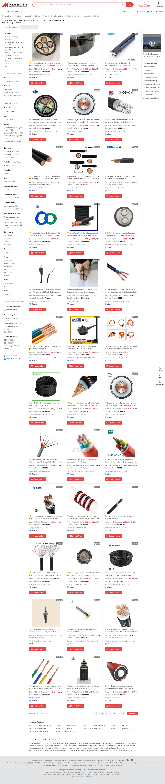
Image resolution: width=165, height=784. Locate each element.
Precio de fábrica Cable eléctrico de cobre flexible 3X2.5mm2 (120, 517)
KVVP (8, 266)
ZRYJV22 (9, 263)
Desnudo (9, 182)
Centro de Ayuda (37, 760)
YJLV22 (9, 269)
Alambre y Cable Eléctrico (14, 48)
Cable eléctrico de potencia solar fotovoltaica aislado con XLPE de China (44, 404)
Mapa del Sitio (110, 760)
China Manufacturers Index (78, 765)
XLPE (9, 165)
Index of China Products (96, 765)
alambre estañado (13, 222)
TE (7, 286)
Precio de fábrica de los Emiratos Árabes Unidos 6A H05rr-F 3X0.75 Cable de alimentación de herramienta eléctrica (82, 347)
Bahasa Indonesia (152, 763)
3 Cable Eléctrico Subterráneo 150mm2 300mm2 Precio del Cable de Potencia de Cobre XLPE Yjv (121, 630)
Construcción (11, 81)
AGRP (8, 260)
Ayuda (138, 11)
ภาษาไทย (127, 763)
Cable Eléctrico (148, 94)
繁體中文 (38, 763)
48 (47, 713)
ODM (9, 340)
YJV (8, 272)
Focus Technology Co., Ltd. (78, 770)
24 (37, 713)
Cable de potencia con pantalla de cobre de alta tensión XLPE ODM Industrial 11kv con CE (83, 404)
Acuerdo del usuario (60, 760)
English (23, 763)
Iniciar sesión (158, 6)
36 (42, 713)
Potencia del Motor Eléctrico (153, 88)
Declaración (48, 760)
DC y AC (9, 157)
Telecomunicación (13, 95)
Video (60, 34)
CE (8, 241)
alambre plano (11, 206)
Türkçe (134, 763)
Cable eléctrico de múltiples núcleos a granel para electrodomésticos (45, 347)
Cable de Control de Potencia (153, 98)
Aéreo (9, 89)
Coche (8, 119)
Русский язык (91, 763)
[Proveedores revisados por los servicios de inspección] (14, 307)
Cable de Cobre (148, 74)
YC (7, 275)
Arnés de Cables (13, 53)
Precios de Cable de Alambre (93, 728)
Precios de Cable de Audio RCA (94, 725)
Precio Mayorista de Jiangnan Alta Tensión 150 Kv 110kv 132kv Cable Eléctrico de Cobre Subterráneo (83, 121)
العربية (106, 763)
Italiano (82, 763)
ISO (8, 236)
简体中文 (30, 763)
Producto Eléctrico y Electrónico (11, 38)
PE (7, 173)
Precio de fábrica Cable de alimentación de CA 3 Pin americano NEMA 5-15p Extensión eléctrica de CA (45, 291)
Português (75, 763)
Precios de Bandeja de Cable (38, 731)
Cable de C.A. (11, 151)
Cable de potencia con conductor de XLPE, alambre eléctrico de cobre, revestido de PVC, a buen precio (45, 630)
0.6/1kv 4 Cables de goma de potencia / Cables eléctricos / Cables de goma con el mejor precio (121, 460)
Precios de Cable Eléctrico (120, 725)
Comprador (125, 11)
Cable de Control (149, 67)
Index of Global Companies (114, 765)
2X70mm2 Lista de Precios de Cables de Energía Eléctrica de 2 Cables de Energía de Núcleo (120, 234)
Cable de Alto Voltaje (13, 133)
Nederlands (113, 763)
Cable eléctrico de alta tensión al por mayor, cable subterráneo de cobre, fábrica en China (121, 404)
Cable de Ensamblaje (150, 81)
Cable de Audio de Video (151, 84)
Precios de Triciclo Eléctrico (65, 731)
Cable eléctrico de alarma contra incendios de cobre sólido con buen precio (120, 177)
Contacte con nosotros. (14, 359)
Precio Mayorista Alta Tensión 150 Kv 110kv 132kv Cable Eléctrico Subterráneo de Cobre (83, 574)
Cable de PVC (147, 70)
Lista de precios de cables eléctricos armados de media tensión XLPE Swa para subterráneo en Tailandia (119, 687)
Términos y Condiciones (85, 776)
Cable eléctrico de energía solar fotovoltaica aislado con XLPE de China (82, 630)
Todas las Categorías (12, 11)
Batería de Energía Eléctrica (152, 91)
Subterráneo (11, 92)
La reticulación (11, 198)
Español (59, 763)
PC (7, 190)
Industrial (10, 103)
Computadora (11, 111)
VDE (8, 252)
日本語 (45, 763)
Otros (8, 349)
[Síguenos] (128, 760)
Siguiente (131, 713)
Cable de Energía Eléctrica (14, 43)
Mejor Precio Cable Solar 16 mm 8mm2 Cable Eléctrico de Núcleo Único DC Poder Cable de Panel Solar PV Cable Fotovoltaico (83, 517)
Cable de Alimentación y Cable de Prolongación (13, 60)
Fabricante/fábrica (14, 324)
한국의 (100, 763)
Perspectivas (120, 760)
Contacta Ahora (39, 83)
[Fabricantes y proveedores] (14, 4)
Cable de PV (12, 55)
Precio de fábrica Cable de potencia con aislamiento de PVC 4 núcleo (82, 460)
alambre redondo (13, 209)
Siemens (8, 283)
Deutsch (66, 763)
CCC (8, 238)
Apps (148, 11)
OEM (9, 343)
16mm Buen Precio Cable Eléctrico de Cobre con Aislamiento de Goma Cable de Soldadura (83, 234)
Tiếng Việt (142, 763)
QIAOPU (8, 294)
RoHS (9, 244)
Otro (5, 66)
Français (52, 763)
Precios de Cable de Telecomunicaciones (42, 725)
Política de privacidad (75, 760)
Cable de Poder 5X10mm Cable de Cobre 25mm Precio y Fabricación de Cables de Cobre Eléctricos (121, 291)
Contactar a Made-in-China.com (93, 760)
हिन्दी (121, 763)
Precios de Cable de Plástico (121, 728)
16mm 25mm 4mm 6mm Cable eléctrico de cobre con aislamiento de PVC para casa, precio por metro (45, 687)
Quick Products (62, 765)
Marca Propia (12, 346)
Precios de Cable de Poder (38, 728)
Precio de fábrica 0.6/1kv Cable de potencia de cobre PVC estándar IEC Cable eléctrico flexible (45, 517)
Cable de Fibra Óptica (150, 77)
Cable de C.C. (11, 154)
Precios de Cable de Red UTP (66, 725)
